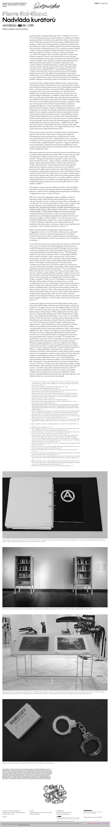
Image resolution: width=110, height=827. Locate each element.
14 (35, 262)
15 (61, 268)
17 (48, 289)
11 (42, 183)
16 (44, 278)
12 (67, 225)
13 (65, 251)
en (99, 3)
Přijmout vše (105, 823)
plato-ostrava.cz (35, 814)
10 (46, 173)
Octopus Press (7, 811)
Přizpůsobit (90, 823)
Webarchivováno (60, 821)
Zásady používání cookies (24, 824)
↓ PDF (30, 25)
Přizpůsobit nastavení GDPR (93, 817)
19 (62, 336)
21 (75, 367)
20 (47, 344)
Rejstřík (104, 3)
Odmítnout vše (98, 823)
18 (36, 299)
